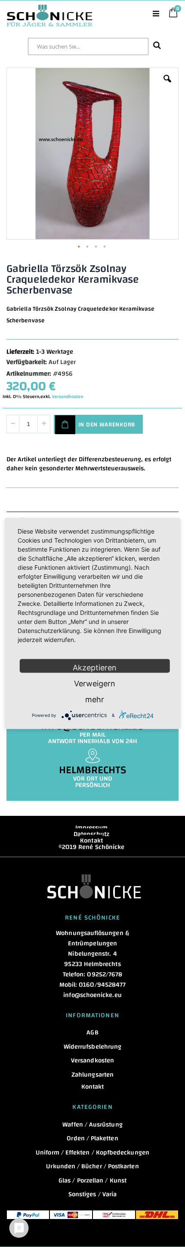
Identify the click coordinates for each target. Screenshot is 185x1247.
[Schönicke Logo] (49, 9)
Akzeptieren (95, 667)
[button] (167, 85)
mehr (94, 699)
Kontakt (91, 840)
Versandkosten (67, 396)
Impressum (91, 827)
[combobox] (88, 46)
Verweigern (94, 683)
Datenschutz (92, 834)
